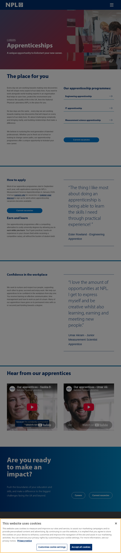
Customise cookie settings (52, 547)
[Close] (115, 523)
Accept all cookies (81, 547)
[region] (60, 535)
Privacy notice (24, 540)
